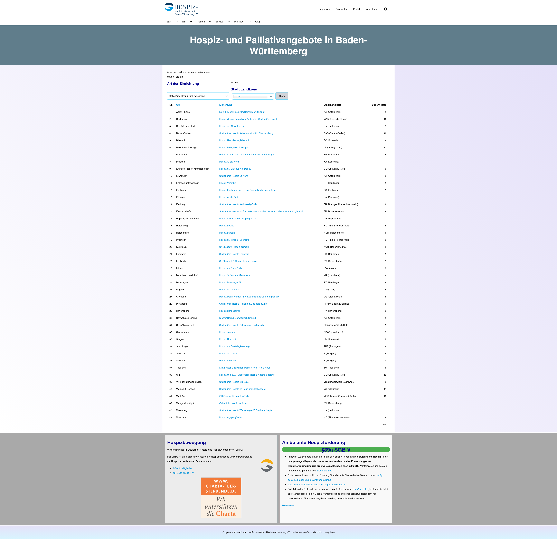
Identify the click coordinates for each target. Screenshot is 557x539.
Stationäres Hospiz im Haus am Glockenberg (242, 389)
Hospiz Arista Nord (229, 161)
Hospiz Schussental (229, 310)
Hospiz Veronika (227, 183)
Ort (178, 104)
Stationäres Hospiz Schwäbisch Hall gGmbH (242, 325)
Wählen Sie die (183, 80)
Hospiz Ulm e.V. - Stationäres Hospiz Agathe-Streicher (247, 374)
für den (244, 86)
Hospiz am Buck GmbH (231, 268)
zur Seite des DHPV (183, 472)
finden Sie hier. (324, 470)
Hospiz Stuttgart (227, 360)
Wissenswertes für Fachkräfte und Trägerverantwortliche (317, 484)
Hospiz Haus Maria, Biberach (234, 140)
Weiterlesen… (289, 505)
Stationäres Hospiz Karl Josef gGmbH (238, 204)
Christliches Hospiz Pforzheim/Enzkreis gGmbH (243, 303)
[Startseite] (181, 9)
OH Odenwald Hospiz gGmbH (234, 396)
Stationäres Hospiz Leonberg (234, 254)
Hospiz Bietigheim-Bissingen (234, 147)
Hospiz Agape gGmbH (231, 417)
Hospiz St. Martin (228, 353)
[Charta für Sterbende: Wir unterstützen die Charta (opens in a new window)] (221, 497)
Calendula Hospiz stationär (233, 403)
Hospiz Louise (226, 225)
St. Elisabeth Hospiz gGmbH (234, 246)
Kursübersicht (360, 489)
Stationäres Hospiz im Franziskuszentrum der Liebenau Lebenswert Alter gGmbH (261, 211)
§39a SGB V (336, 449)
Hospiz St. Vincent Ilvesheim (234, 239)
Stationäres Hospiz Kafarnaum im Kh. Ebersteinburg (246, 133)
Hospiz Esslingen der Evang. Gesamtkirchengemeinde (247, 190)
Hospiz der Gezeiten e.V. (232, 126)
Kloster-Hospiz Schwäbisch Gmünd (237, 318)
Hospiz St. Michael (229, 289)
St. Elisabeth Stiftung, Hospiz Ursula (238, 261)
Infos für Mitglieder (182, 468)
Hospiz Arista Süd (228, 197)
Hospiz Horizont (227, 339)
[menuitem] (325, 9)
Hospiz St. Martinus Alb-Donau (235, 168)
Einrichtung (225, 104)
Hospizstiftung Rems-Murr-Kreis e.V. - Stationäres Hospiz (248, 119)
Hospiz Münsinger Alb (230, 282)
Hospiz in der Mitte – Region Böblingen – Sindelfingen (247, 154)
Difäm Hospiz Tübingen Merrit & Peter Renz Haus (244, 367)
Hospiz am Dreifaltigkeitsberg (234, 346)
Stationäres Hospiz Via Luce (234, 381)
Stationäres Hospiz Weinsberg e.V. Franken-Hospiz (245, 410)
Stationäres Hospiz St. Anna (233, 175)
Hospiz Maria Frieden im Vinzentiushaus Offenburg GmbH (249, 296)
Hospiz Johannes (228, 332)
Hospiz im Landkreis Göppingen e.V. (238, 218)
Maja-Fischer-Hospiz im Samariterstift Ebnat (241, 112)
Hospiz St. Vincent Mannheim (234, 275)
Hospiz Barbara (227, 232)
